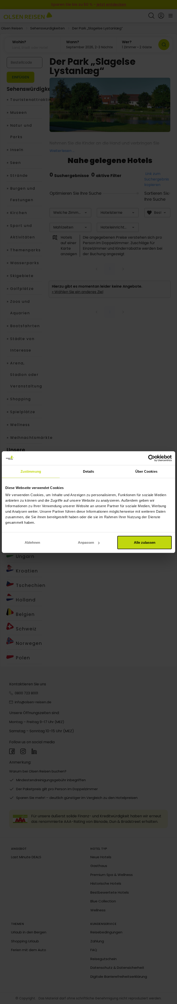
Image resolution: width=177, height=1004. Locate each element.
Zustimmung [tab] (31, 471)
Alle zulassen (144, 542)
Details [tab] (88, 471)
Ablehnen (32, 542)
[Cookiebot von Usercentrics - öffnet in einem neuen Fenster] (151, 458)
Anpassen (86, 542)
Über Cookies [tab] (146, 471)
